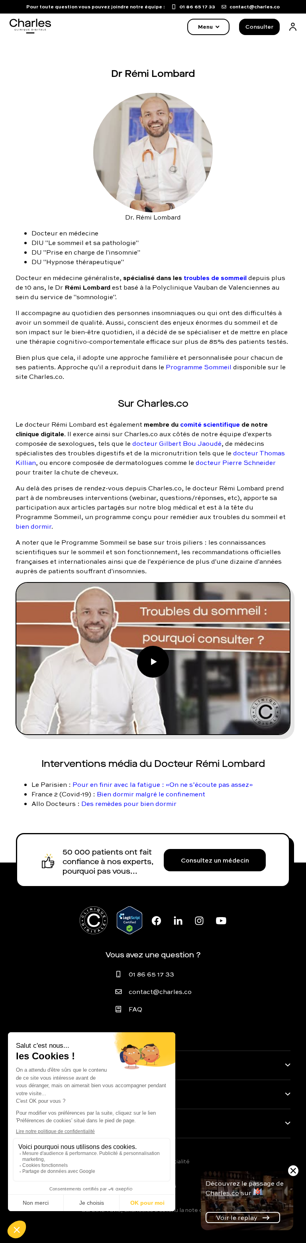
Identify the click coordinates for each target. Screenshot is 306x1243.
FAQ (135, 1009)
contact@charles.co (160, 991)
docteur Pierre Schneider (236, 462)
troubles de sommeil (215, 277)
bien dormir (33, 526)
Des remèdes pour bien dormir (129, 803)
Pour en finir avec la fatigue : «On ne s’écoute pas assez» (163, 784)
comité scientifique (210, 424)
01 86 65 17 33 (151, 974)
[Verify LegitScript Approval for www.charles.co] (129, 920)
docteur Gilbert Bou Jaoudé (177, 443)
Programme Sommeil (198, 367)
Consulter (259, 27)
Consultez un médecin (215, 860)
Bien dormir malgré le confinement (151, 794)
